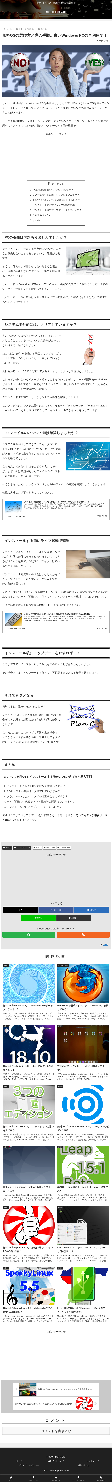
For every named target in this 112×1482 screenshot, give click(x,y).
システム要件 (65, 848)
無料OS (9, 848)
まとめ (36, 220)
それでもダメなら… (43, 215)
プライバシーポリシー (28, 1465)
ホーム (19, 1461)
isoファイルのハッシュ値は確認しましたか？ (56, 199)
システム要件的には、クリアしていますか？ (56, 194)
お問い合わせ (83, 1465)
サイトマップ (92, 1461)
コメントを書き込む (56, 1431)
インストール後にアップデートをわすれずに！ (57, 210)
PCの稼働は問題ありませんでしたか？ (53, 189)
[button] (73, 918)
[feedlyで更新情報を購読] (28, 935)
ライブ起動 (50, 848)
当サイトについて (56, 1461)
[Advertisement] (56, 156)
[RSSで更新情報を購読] (83, 935)
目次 (52, 183)
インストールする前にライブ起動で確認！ (55, 205)
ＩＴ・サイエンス (23, 848)
